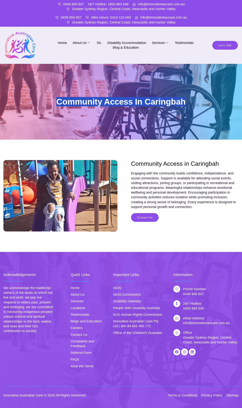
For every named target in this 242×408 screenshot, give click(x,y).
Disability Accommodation (126, 43)
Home (62, 43)
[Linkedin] (192, 352)
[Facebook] (176, 352)
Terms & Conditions (182, 395)
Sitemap (232, 395)
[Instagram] (184, 352)
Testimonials (184, 43)
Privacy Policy (211, 395)
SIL (99, 43)
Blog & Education (126, 47)
